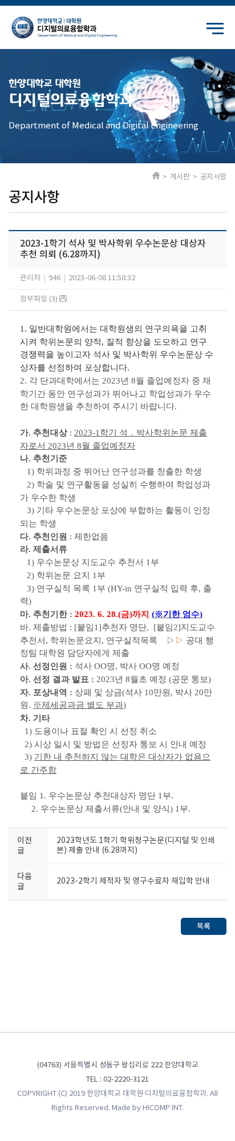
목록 (203, 926)
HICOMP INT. (163, 1108)
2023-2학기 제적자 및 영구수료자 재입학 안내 (133, 881)
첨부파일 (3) (39, 299)
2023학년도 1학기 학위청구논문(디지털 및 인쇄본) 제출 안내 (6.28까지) (135, 845)
